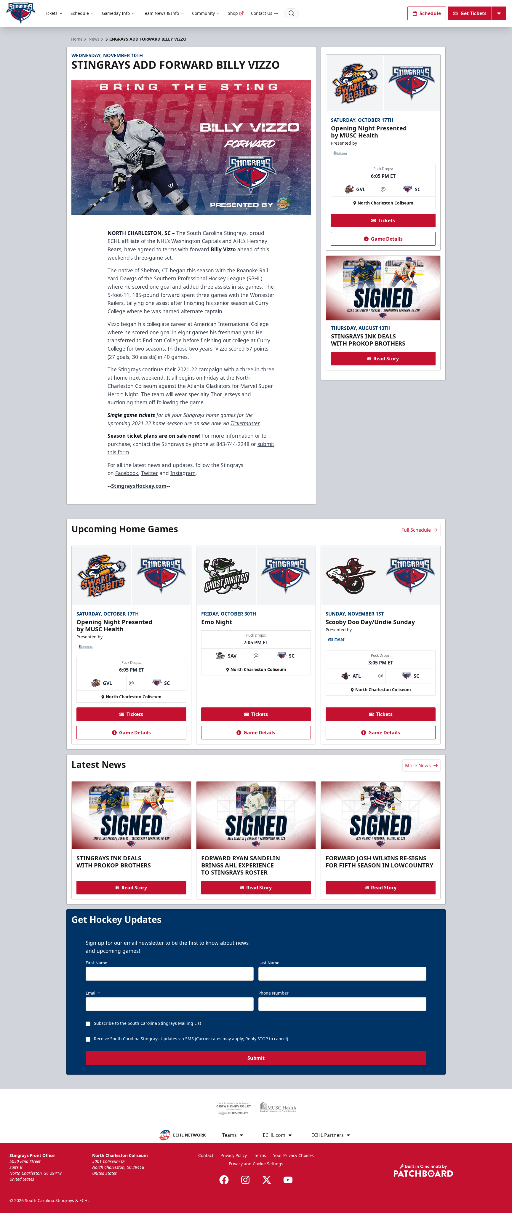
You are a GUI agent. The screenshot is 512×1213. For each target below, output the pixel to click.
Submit (256, 1058)
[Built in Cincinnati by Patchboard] (423, 1170)
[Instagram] (245, 1180)
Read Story (386, 358)
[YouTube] (288, 1180)
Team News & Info (161, 13)
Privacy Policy (233, 1155)
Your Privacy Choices (293, 1155)
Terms (260, 1155)
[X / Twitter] (266, 1180)
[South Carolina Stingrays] (21, 13)
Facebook (126, 473)
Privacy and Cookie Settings (256, 1163)
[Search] (291, 13)
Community (203, 13)
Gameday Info (116, 13)
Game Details (387, 239)
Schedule (80, 13)
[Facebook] (224, 1180)
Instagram (183, 473)
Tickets (50, 13)
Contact (205, 1155)
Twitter (149, 473)
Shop (233, 13)
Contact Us (261, 13)
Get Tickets (473, 13)
